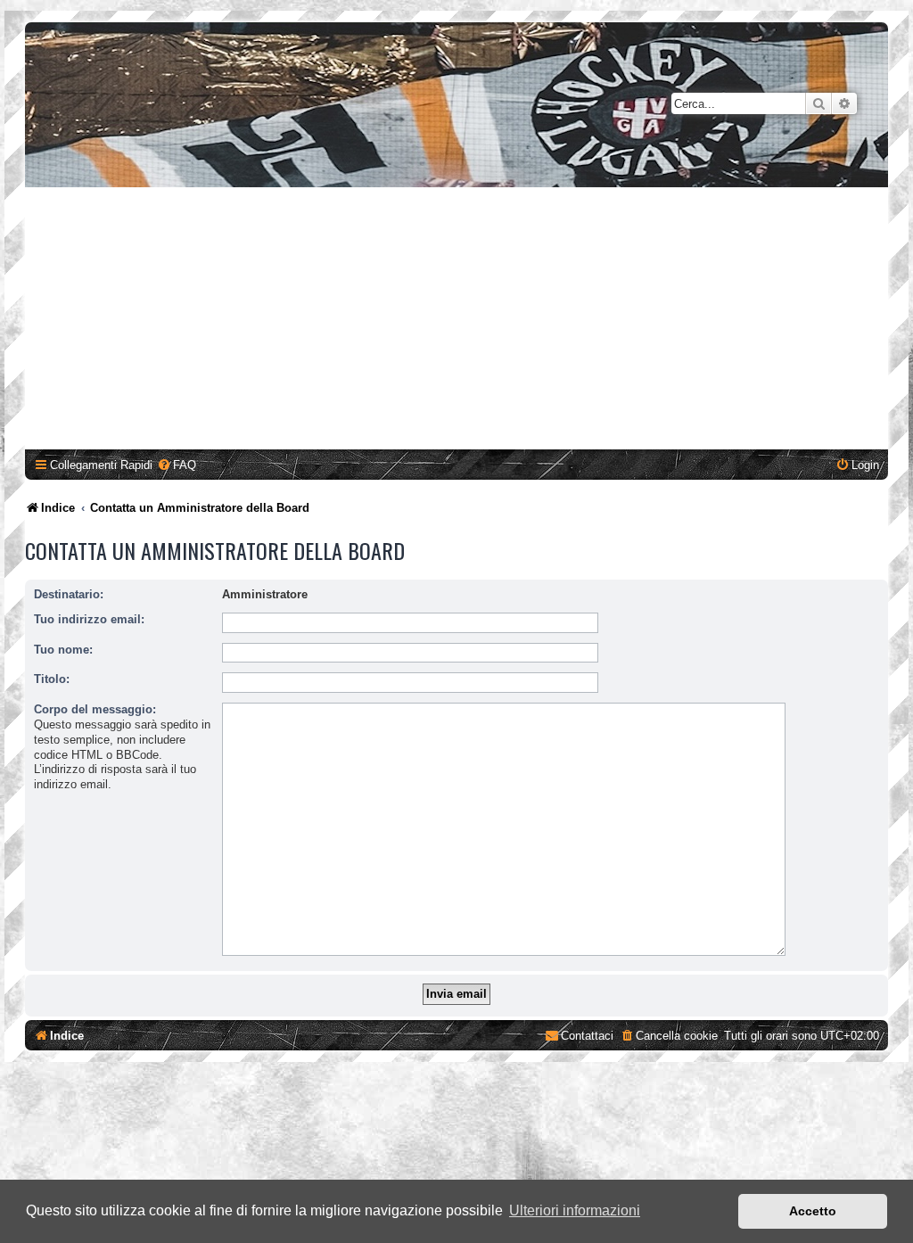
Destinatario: (68, 594)
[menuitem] (176, 465)
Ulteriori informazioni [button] (574, 1210)
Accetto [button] (812, 1211)
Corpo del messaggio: (95, 709)
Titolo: (52, 679)
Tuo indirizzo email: (89, 619)
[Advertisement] (459, 321)
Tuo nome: (63, 649)
